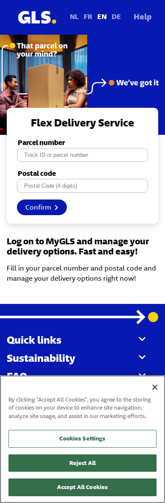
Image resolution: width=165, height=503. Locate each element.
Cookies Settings (82, 438)
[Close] (155, 387)
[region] (82, 439)
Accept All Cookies (82, 487)
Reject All (82, 463)
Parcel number (41, 142)
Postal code (37, 173)
